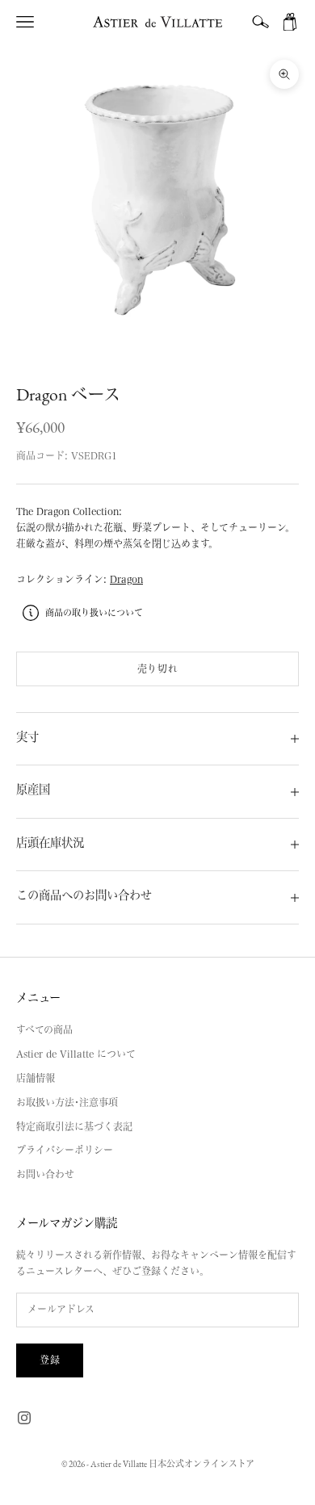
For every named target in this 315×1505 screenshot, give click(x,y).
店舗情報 (35, 1078)
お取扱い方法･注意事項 (67, 1102)
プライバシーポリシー (64, 1150)
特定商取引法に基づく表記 (74, 1126)
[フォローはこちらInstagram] (24, 1418)
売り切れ (157, 668)
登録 (50, 1360)
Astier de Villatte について (76, 1054)
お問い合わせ (45, 1174)
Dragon (126, 579)
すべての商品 (44, 1029)
